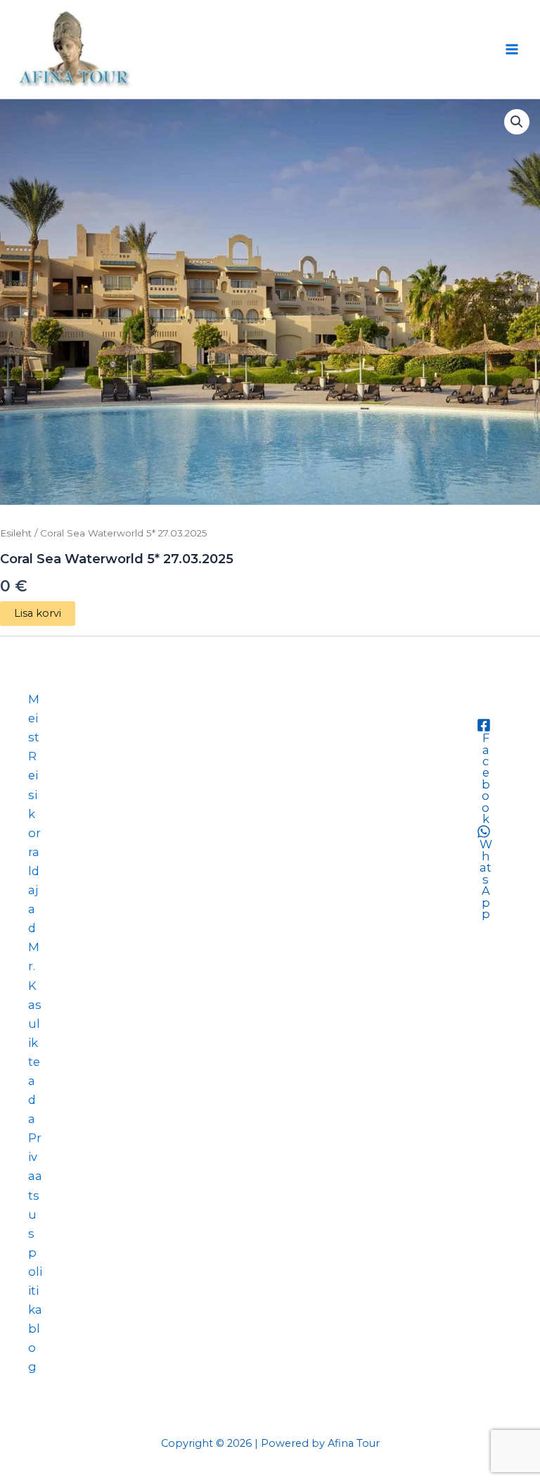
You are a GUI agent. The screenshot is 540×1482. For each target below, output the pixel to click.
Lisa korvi (37, 613)
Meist (33, 718)
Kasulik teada (34, 1052)
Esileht (16, 533)
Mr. (33, 956)
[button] (516, 121)
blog (34, 1347)
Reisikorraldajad (34, 842)
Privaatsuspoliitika (35, 1224)
